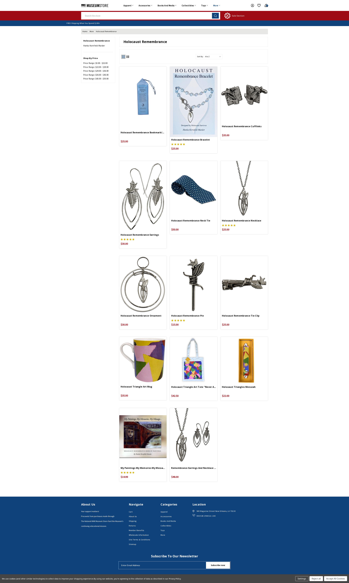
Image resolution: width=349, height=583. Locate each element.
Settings (302, 578)
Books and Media (166, 5)
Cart (131, 512)
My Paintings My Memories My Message (143, 467)
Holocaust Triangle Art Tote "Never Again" (193, 386)
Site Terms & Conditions (139, 539)
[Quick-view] (143, 91)
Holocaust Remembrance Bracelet (190, 139)
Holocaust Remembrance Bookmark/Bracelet (143, 132)
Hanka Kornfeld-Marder (94, 45)
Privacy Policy (175, 578)
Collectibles (188, 5)
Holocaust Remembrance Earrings (140, 234)
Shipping (133, 521)
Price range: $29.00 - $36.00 (96, 71)
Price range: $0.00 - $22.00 (95, 63)
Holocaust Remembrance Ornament (141, 315)
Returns (132, 525)
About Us (133, 516)
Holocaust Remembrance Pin (187, 315)
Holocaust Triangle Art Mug (136, 386)
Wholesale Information (139, 535)
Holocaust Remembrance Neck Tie (190, 220)
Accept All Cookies (335, 578)
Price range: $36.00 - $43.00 (96, 75)
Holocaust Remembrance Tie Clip (241, 315)
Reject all (316, 578)
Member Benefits (136, 530)
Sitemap (132, 544)
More (215, 5)
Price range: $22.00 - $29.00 (96, 67)
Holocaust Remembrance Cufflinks (241, 126)
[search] (215, 16)
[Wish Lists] (258, 5)
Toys (203, 5)
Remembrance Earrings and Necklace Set (193, 467)
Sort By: (200, 56)
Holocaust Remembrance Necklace (241, 220)
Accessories (144, 5)
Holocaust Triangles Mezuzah (239, 386)
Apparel (127, 5)
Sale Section (238, 15)
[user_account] (251, 5)
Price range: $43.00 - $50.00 (96, 78)
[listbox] (213, 56)
